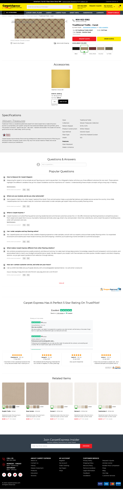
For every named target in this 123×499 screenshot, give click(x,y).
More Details (76, 34)
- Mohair (9, 411)
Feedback (86, 473)
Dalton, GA (84, 1)
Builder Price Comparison (110, 465)
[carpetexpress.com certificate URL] (113, 367)
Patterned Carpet (32, 16)
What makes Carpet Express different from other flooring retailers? (31, 248)
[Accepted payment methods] (109, 483)
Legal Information (89, 470)
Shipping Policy (88, 463)
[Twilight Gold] (7, 406)
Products (34, 470)
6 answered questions (90, 27)
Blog (104, 470)
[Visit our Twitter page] (15, 475)
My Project (62, 468)
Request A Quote (108, 460)
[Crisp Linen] (55, 406)
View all (61, 283)
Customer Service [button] (111, 1)
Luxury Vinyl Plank (34, 12)
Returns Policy (88, 465)
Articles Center (107, 463)
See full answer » (11, 186)
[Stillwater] (13, 406)
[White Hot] (51, 406)
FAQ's (61, 470)
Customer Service (91, 458)
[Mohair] (3, 406)
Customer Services (108, 475)
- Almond (33, 411)
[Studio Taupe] (62, 406)
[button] (109, 6)
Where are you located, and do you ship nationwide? (25, 196)
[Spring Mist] (10, 406)
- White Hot (56, 411)
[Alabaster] (58, 406)
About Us (34, 460)
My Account (64, 458)
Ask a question (103, 27)
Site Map (105, 473)
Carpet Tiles (61, 12)
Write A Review (14, 40)
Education (34, 473)
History (33, 465)
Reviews (33, 475)
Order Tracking (64, 465)
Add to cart (63, 101)
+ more (17, 406)
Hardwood (87, 12)
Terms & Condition (89, 468)
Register (62, 460)
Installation (87, 475)
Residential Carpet (19, 16)
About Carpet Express (41, 458)
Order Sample (109, 38)
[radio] (76, 50)
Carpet (49, 12)
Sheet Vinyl (74, 12)
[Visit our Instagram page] (20, 475)
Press (104, 468)
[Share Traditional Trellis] (66, 21)
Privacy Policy (87, 460)
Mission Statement (37, 468)
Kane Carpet (77, 27)
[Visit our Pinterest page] (4, 475)
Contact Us (34, 463)
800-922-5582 (11, 460)
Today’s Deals (113, 12)
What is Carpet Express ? (16, 212)
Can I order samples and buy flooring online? (22, 231)
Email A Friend (25, 40)
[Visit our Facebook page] (9, 475)
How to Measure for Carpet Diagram (19, 177)
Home (4, 16)
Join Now (86, 446)
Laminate (100, 12)
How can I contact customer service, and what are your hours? (29, 264)
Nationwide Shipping (69, 1)
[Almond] (27, 406)
